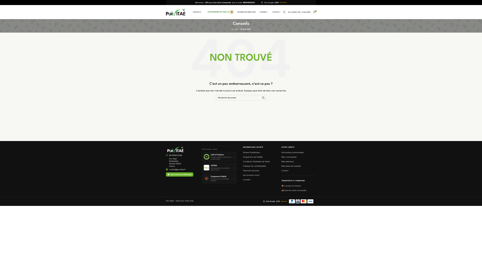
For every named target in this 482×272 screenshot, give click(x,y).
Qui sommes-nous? (251, 175)
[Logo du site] (175, 12)
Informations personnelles (292, 152)
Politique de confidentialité (254, 166)
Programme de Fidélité (253, 157)
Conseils (246, 179)
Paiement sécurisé (251, 170)
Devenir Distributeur (251, 152)
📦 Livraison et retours (291, 186)
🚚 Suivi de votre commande (293, 190)
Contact (284, 170)
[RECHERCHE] (263, 98)
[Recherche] (284, 12)
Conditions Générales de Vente (256, 161)
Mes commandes (289, 157)
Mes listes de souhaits (291, 166)
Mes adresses (287, 161)
